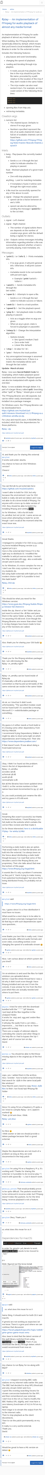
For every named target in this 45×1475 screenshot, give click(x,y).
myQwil (8, 438)
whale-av (28, 1047)
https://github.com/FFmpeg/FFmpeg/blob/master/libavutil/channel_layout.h (26, 143)
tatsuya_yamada (25, 1182)
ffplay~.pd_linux (9, 1119)
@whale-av (6, 1054)
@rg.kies (5, 1007)
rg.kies (8, 950)
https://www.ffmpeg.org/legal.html (18, 869)
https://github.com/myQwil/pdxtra (17, 489)
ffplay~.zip (6, 429)
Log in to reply (36, 447)
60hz (10, 475)
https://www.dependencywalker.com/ (19, 741)
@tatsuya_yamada (9, 1189)
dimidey (28, 1373)
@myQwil (5, 457)
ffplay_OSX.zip (8, 583)
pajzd (9, 1294)
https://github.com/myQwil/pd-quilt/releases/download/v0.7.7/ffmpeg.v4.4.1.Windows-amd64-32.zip (22, 413)
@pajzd (5, 1305)
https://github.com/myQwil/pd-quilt (13, 433)
